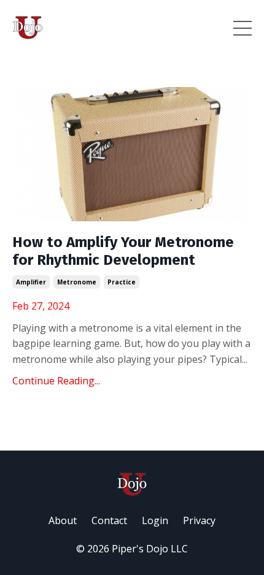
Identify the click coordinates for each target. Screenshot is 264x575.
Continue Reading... (56, 380)
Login (155, 520)
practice (121, 282)
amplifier (31, 282)
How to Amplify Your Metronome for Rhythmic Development (123, 251)
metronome (76, 282)
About (63, 520)
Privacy (199, 520)
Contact (109, 520)
